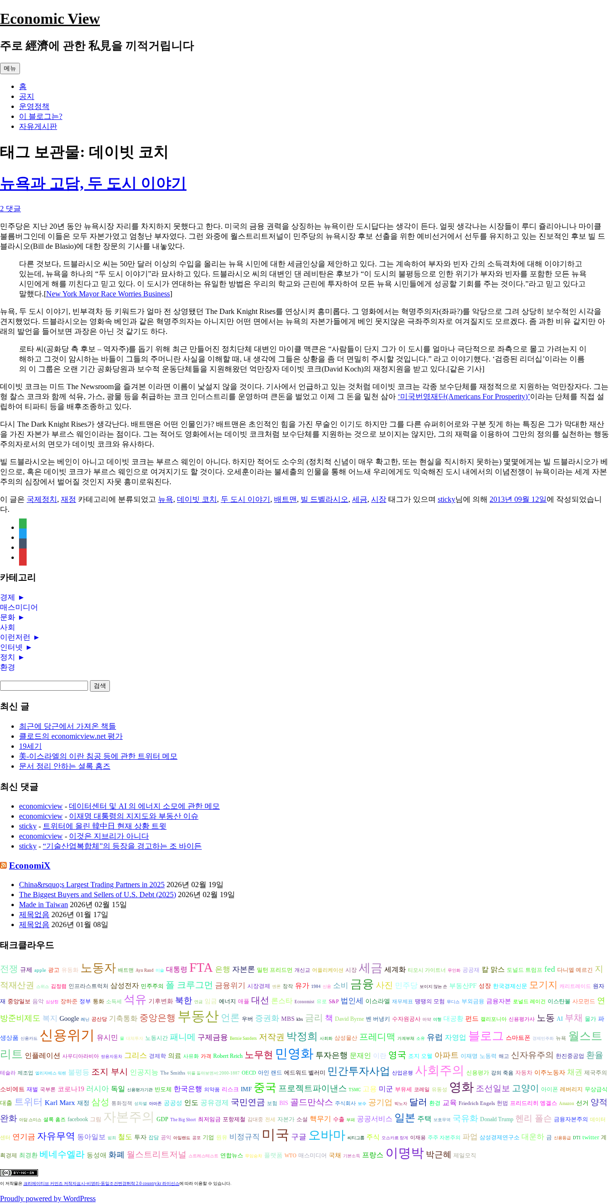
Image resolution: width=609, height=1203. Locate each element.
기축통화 (123, 1018)
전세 (270, 1119)
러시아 (97, 1088)
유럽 (435, 1037)
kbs (299, 1019)
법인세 (352, 1001)
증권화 (267, 1018)
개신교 (302, 970)
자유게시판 (38, 126)
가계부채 (405, 1038)
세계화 (395, 969)
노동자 (98, 967)
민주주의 (152, 986)
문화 (7, 617)
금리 (314, 1018)
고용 (370, 1089)
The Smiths (172, 1073)
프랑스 (372, 1155)
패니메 (183, 1037)
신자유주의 (532, 1055)
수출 (338, 1119)
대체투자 (134, 1038)
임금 (211, 1001)
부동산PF (463, 985)
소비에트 (12, 1089)
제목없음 (34, 914)
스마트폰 (518, 1037)
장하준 (69, 1001)
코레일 (422, 1089)
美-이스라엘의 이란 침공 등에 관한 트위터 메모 (98, 756)
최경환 (28, 1155)
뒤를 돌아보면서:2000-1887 (213, 1073)
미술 (160, 970)
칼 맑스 (493, 969)
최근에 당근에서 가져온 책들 (67, 726)
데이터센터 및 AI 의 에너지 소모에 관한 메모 (144, 806)
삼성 (100, 1102)
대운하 (532, 1136)
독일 (118, 1089)
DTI (576, 1137)
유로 (321, 1001)
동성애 (97, 1155)
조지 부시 (109, 1071)
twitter (590, 1137)
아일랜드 (181, 1137)
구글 (298, 1136)
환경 (7, 667)
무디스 (453, 1001)
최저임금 (209, 1119)
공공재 (471, 970)
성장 (485, 985)
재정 (68, 499)
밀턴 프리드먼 (275, 970)
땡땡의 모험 (430, 1001)
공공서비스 (375, 1119)
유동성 (439, 1089)
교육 (449, 1102)
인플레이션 (42, 1055)
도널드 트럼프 (524, 970)
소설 (302, 1119)
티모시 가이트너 (427, 970)
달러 (418, 1102)
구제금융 (212, 1037)
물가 (590, 1019)
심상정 (52, 1001)
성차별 (140, 1103)
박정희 (302, 1036)
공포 (196, 1137)
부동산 (198, 1016)
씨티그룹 (355, 1137)
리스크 (230, 1089)
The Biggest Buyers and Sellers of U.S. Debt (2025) (97, 894)
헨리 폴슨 (533, 1118)
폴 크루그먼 (189, 985)
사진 (384, 985)
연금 (198, 1001)
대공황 (453, 1018)
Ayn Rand (145, 970)
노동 (546, 1018)
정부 (85, 1001)
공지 (26, 96)
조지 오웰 (420, 1056)
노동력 (488, 1056)
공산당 (99, 1019)
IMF (246, 1089)
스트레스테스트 (203, 1156)
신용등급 (562, 1137)
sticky (446, 499)
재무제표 (402, 1001)
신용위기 (67, 1035)
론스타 (282, 1001)
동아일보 (91, 1137)
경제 (7, 597)
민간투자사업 (358, 1071)
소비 (340, 985)
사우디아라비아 (80, 1056)
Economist (304, 1001)
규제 (26, 969)
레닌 (85, 1019)
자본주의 (129, 1117)
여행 (437, 1019)
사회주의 (439, 1070)
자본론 (243, 969)
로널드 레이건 (529, 1001)
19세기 (30, 746)
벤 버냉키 (378, 1019)
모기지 (543, 984)
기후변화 (160, 1001)
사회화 (326, 1038)
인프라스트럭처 (88, 986)
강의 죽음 (502, 1073)
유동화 (70, 970)
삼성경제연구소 (500, 1138)
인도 (191, 1102)
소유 (420, 1038)
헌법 (502, 1103)
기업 (208, 1138)
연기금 (23, 1137)
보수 (362, 1103)
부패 (350, 1119)
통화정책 (121, 1103)
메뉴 (10, 68)
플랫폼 (273, 1155)
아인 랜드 (270, 1073)
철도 (125, 1137)
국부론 (48, 1089)
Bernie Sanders (243, 1038)
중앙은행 (157, 1018)
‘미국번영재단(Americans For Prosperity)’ (464, 396)
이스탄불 (559, 1001)
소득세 (114, 1001)
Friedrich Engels (477, 1103)
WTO (290, 1155)
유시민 (107, 1037)
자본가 (286, 1119)
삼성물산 (345, 1038)
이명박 (404, 1153)
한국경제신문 (510, 986)
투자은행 (331, 1055)
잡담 (153, 1137)
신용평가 (477, 1073)
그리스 (135, 1055)
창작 (288, 986)
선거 (582, 1102)
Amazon (566, 1103)
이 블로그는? (40, 116)
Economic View (50, 18)
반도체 (163, 1089)
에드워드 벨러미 (304, 1073)
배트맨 (285, 499)
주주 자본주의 (444, 1137)
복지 (50, 1018)
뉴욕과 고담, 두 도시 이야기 (93, 183)
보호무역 (442, 1119)
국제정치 (42, 499)
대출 (6, 1102)
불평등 (78, 1072)
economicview (41, 806)
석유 (135, 999)
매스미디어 (19, 607)
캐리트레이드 (575, 986)
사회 (7, 627)
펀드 (472, 1018)
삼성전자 (124, 985)
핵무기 (320, 1119)
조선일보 (493, 1088)
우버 (247, 1019)
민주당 (406, 985)
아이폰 (549, 1089)
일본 (404, 1118)
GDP (162, 1119)
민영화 (294, 1054)
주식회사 (345, 1103)
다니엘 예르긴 (575, 970)
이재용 (418, 1137)
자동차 (523, 1072)
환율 (594, 1055)
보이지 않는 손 (433, 986)
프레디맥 (377, 1037)
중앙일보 (19, 1001)
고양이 (525, 1088)
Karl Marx (60, 1102)
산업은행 (402, 1073)
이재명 (469, 1056)
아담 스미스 (30, 1119)
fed (549, 969)
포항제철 (234, 1119)
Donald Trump (496, 1119)
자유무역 (56, 1136)
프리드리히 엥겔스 (533, 1103)
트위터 (28, 1101)
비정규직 (244, 1136)
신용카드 (29, 1038)
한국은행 (188, 1089)
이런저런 (15, 637)
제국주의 (595, 1073)
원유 (221, 1137)
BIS (283, 1103)
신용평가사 (522, 1019)
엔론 (276, 986)
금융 (362, 984)
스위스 (42, 986)
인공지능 (144, 1072)
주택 (424, 1119)
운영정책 (34, 106)
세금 (359, 499)
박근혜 (439, 1154)
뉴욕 (165, 499)
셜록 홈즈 (54, 1119)
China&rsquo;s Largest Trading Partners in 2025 (92, 884)
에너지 (227, 1001)
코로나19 (71, 1089)
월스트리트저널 (157, 1154)
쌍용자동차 (111, 1056)
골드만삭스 (311, 1102)
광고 (53, 970)
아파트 (446, 1055)
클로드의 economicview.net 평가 (71, 736)
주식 (373, 1137)
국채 (335, 1155)
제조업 (25, 1073)
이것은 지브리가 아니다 (109, 836)
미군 (386, 1089)
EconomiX (29, 865)
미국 (275, 1134)
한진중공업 (570, 1056)
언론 (230, 1017)
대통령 (176, 969)
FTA (201, 967)
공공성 (173, 1102)
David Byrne (349, 1019)
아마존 (155, 1103)
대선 (260, 1000)
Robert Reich (228, 1056)
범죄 (112, 1137)
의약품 (212, 1089)
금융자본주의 (571, 1119)
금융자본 (498, 1001)
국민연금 (248, 1102)
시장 (378, 499)
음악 (38, 1001)
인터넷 (11, 647)
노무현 (259, 1054)
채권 (574, 1072)
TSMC (355, 1089)
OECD (249, 1073)
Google (69, 1018)
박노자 (400, 1103)
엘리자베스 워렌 (50, 1073)
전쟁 (9, 969)
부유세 (403, 1089)
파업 (470, 1136)
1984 (316, 986)
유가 (302, 985)
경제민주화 (543, 1038)
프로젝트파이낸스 (312, 1088)
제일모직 (464, 1156)
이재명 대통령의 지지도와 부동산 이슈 (133, 816)
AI (560, 1019)
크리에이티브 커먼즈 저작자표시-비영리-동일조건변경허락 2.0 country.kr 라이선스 (101, 1183)
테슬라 (8, 1073)
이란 (379, 1055)
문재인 (360, 1055)
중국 (265, 1087)
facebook (78, 1119)
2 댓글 (10, 209)
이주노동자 (549, 1072)
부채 (574, 1018)
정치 (7, 657)
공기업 (380, 1102)
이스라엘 (377, 1001)
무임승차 (253, 1156)
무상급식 (596, 1089)
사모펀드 (583, 1001)
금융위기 (230, 985)
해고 (504, 1056)
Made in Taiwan (43, 904)
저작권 (272, 1037)
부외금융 (473, 1001)
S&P (334, 1001)
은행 (222, 969)
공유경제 (214, 1102)
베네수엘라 (62, 1154)
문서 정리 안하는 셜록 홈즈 (64, 766)
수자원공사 (406, 1019)
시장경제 (258, 986)
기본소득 (351, 1156)
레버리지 (571, 1089)
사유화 (191, 1056)
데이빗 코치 (197, 499)
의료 (174, 1055)
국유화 (465, 1118)
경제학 (157, 1056)
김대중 (255, 1119)
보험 (272, 1103)
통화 (98, 1001)
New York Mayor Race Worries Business (108, 294)
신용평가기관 (140, 1089)
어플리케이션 (328, 970)
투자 (140, 1137)
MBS (288, 1018)
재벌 (32, 1089)
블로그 (486, 1035)
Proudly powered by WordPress (48, 1198)
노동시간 (156, 1038)
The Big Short (183, 1119)
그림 (95, 1119)
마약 (426, 1019)
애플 (243, 1001)
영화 (461, 1087)
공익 (166, 1137)
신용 (327, 986)
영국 (397, 1055)
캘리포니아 (494, 1019)
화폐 (116, 1154)
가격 (206, 1056)
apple (40, 970)
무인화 (454, 970)
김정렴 (59, 986)
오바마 (326, 1135)
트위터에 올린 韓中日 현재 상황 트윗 (105, 826)
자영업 (455, 1037)
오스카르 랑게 (395, 1137)
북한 (183, 1000)
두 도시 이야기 (245, 499)
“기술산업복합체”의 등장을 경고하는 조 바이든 (122, 846)
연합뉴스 (231, 1155)
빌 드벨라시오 (324, 499)
